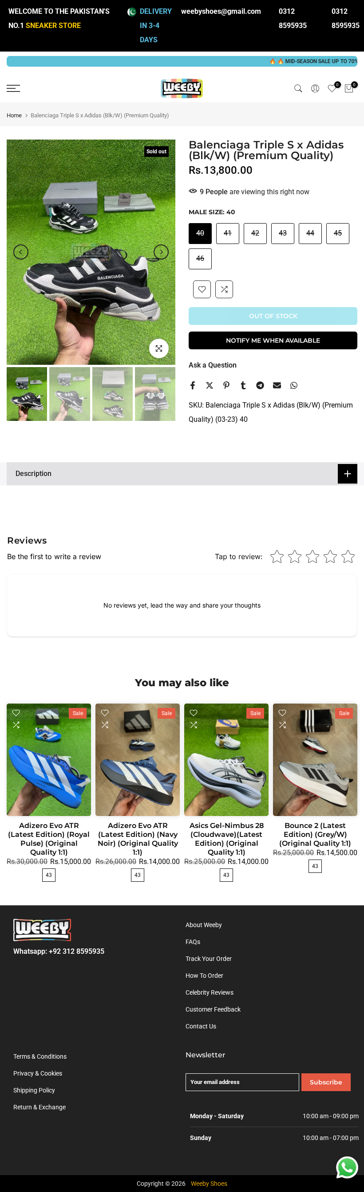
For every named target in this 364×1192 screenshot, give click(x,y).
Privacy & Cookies (37, 1073)
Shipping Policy (34, 1090)
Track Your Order (209, 958)
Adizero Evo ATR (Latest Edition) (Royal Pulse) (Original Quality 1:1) (49, 838)
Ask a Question (213, 365)
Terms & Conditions (40, 1056)
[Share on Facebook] (193, 385)
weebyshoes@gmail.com (221, 11)
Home (14, 115)
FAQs (193, 941)
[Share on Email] (277, 385)
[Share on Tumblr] (243, 385)
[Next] (161, 252)
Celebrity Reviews (209, 992)
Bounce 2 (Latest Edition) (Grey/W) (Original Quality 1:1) (315, 834)
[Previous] (20, 252)
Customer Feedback (213, 1009)
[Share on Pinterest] (226, 385)
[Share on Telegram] (260, 385)
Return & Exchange (39, 1107)
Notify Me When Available (273, 340)
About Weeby (204, 924)
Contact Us (201, 1026)
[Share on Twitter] (210, 385)
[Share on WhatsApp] (294, 385)
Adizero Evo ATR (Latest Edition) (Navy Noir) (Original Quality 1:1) (138, 838)
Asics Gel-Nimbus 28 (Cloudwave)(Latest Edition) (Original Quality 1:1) (227, 838)
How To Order (204, 975)
